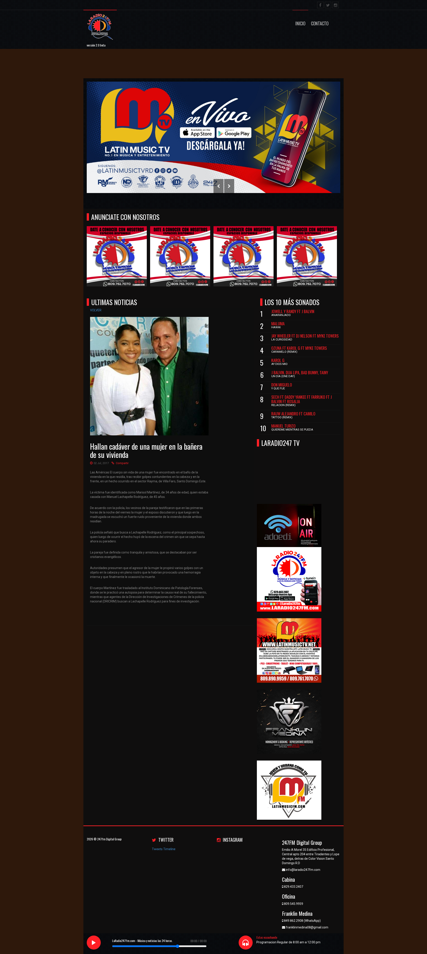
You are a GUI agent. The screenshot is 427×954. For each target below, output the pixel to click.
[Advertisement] (81, 67)
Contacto (319, 23)
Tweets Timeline (163, 849)
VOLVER (95, 310)
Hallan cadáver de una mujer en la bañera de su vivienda (146, 450)
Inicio (300, 23)
